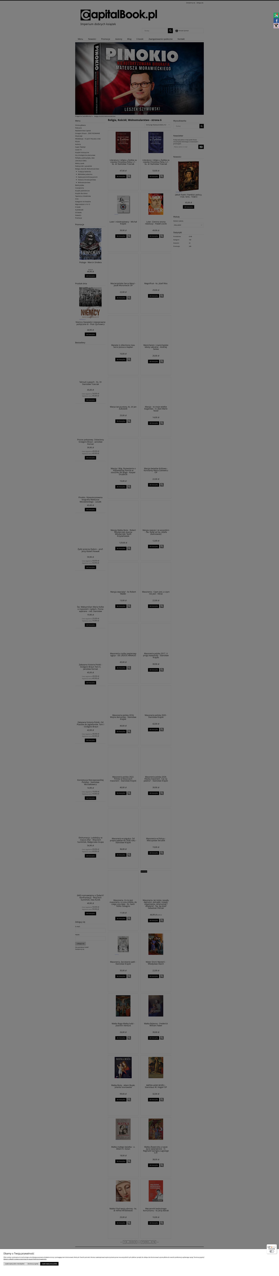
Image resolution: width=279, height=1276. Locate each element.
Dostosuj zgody (33, 1264)
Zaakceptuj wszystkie (49, 1264)
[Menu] (275, 1245)
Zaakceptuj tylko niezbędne (14, 1264)
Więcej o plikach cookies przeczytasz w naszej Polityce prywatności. (25, 1259)
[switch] (272, 1251)
